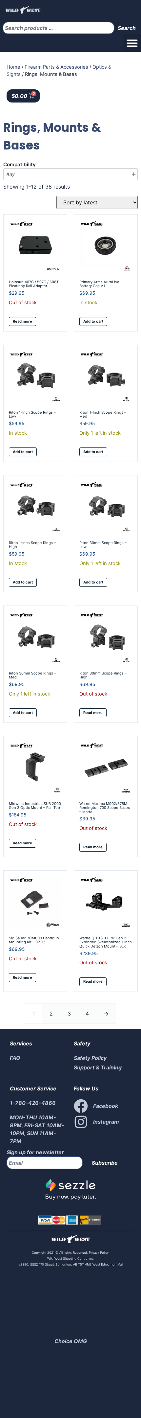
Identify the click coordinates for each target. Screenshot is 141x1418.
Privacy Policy (98, 1252)
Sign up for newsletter (35, 1152)
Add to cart (93, 321)
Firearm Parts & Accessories (56, 67)
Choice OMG (70, 1341)
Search (127, 28)
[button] (132, 43)
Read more (22, 321)
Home (13, 67)
